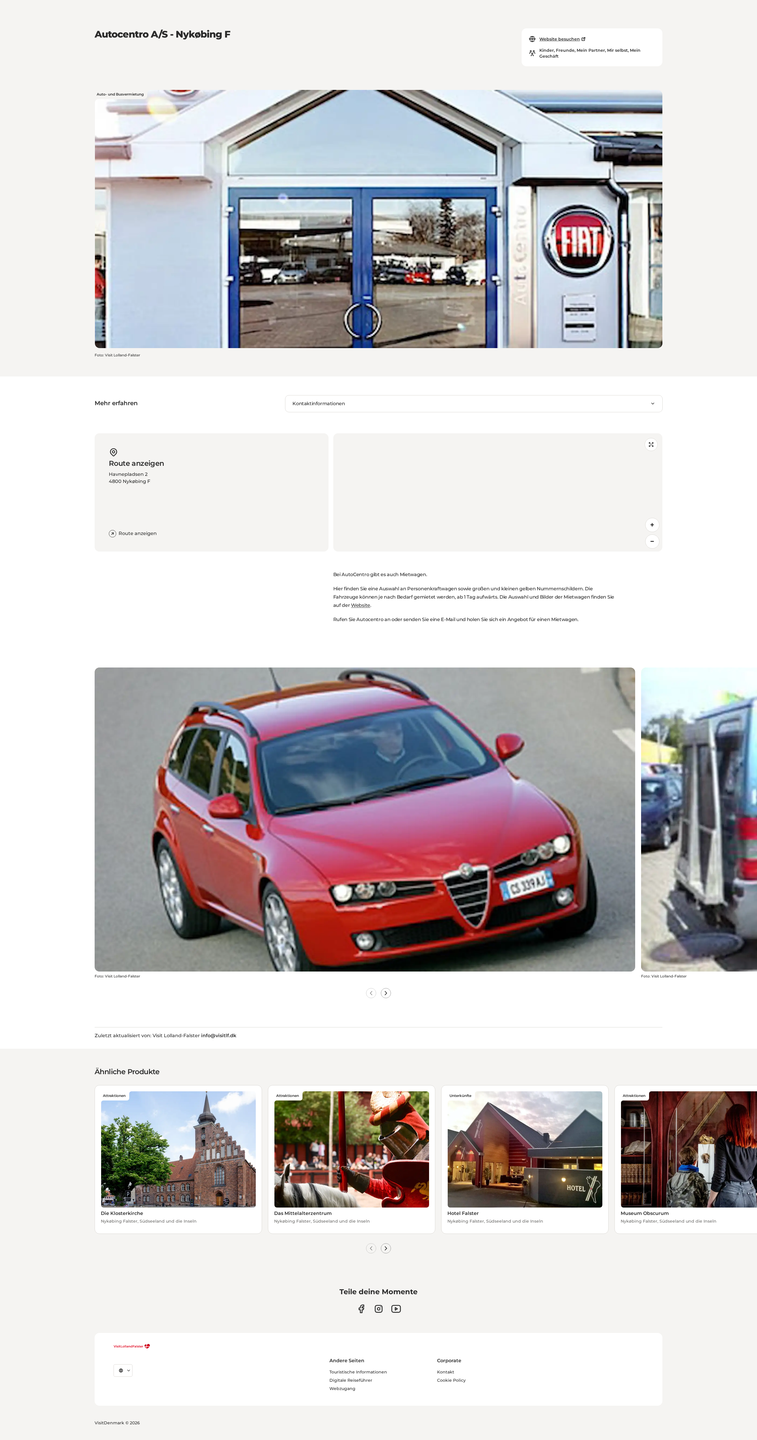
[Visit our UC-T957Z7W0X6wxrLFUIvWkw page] (396, 1309)
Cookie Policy (451, 1380)
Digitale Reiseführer (350, 1380)
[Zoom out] (652, 541)
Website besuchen (559, 39)
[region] (497, 492)
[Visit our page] (361, 1309)
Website (360, 605)
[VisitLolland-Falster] (132, 1346)
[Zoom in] (652, 525)
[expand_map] (651, 444)
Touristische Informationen (358, 1372)
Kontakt (445, 1372)
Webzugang (342, 1388)
